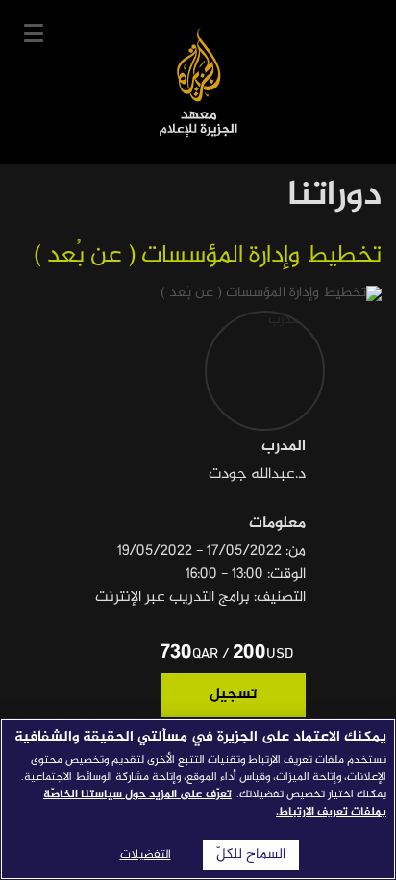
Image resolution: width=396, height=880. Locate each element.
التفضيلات (145, 855)
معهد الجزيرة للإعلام (198, 82)
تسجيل (233, 695)
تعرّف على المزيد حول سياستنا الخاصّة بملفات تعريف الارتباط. (214, 803)
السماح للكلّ (250, 855)
